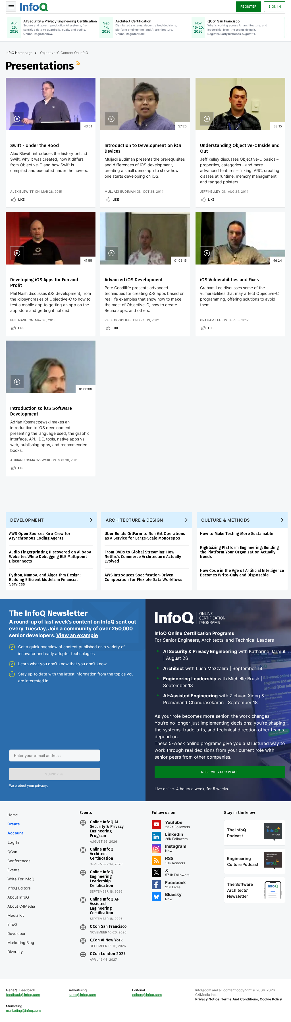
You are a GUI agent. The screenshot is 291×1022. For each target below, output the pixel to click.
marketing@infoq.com (23, 1010)
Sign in (275, 7)
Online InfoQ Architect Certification (101, 854)
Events (13, 870)
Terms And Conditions (239, 999)
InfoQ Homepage (19, 53)
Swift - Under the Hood (34, 145)
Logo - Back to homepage (34, 6)
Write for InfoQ (20, 879)
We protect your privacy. (28, 785)
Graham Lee (210, 320)
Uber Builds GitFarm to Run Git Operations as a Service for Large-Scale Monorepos (145, 536)
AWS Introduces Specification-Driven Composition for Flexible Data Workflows (143, 577)
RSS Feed (79, 66)
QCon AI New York (106, 940)
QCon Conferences (18, 856)
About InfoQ (18, 897)
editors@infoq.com (147, 994)
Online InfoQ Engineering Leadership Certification (101, 879)
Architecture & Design (134, 520)
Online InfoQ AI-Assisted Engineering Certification (105, 906)
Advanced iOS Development (134, 279)
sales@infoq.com (82, 994)
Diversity (15, 951)
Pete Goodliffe (118, 320)
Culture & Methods (225, 520)
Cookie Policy (271, 999)
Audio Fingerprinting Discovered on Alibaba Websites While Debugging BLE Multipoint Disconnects (50, 557)
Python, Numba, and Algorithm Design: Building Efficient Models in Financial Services (44, 580)
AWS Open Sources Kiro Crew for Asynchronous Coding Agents (39, 536)
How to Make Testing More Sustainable (236, 533)
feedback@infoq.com (23, 994)
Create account (15, 828)
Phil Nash (19, 320)
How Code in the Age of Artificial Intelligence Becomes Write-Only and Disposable (242, 573)
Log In (13, 842)
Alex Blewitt (22, 192)
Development (27, 520)
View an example (77, 635)
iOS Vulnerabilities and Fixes (229, 279)
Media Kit (15, 915)
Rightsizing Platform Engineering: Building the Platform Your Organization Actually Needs (239, 552)
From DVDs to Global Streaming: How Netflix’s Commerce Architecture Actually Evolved (143, 557)
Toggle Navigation (11, 6)
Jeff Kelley (210, 192)
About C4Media (21, 906)
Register (248, 7)
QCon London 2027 (108, 954)
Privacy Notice (207, 999)
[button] (54, 774)
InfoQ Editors (19, 888)
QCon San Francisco (108, 926)
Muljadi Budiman (120, 192)
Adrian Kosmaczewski (30, 460)
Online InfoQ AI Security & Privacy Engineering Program (107, 829)
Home (12, 815)
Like (21, 200)
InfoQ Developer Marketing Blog (20, 933)
